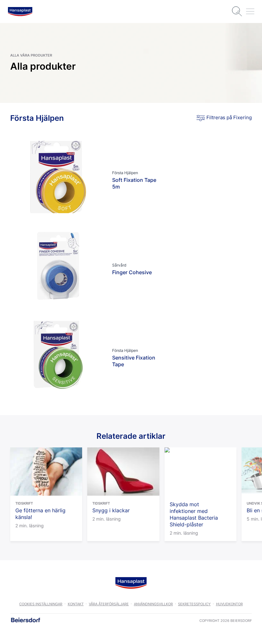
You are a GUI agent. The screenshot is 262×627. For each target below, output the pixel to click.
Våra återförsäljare (109, 604)
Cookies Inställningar (40, 604)
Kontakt (76, 604)
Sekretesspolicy (194, 604)
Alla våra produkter (31, 55)
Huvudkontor (229, 604)
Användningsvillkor (153, 604)
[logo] (20, 11)
